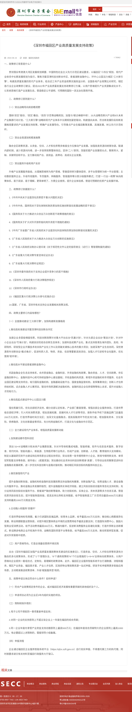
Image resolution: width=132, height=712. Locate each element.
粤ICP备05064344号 (68, 704)
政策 (11, 30)
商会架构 (42, 684)
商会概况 (30, 684)
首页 (4, 30)
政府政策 (20, 30)
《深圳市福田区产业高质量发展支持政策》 (45, 30)
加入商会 (118, 684)
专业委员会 (93, 684)
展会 (97, 15)
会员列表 (106, 684)
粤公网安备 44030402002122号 (72, 700)
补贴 (103, 15)
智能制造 (112, 15)
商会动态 (67, 684)
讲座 (127, 15)
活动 (120, 15)
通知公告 (80, 684)
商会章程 (55, 684)
